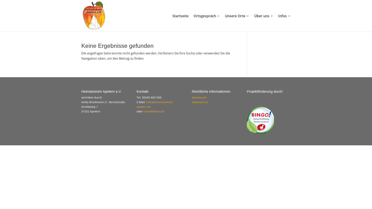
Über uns (261, 16)
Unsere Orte (235, 16)
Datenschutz (200, 102)
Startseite (180, 16)
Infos (282, 16)
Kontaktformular (154, 111)
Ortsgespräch (205, 16)
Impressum (199, 97)
